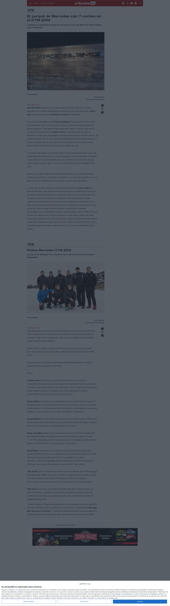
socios (16, 589)
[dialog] (85, 593)
